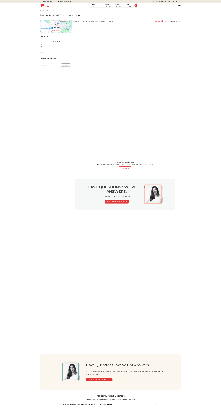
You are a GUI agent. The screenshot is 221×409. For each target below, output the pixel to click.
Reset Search (125, 168)
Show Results (66, 65)
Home (42, 10)
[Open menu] (179, 5)
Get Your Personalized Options (115, 201)
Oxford (48, 10)
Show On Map (55, 30)
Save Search (158, 21)
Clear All (43, 65)
